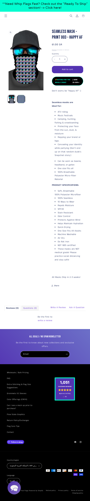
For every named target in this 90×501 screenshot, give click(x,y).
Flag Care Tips (13, 426)
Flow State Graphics (16, 414)
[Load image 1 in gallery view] (12, 99)
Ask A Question (77, 307)
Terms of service (77, 491)
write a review (45, 320)
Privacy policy (63, 491)
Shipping (54, 50)
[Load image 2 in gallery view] (21, 99)
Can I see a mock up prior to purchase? (19, 407)
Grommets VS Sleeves (16, 393)
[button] (6, 16)
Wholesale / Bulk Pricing (18, 372)
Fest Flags (24, 491)
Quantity (55, 54)
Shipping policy (77, 493)
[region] (45, 6)
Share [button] (56, 285)
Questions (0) (30, 308)
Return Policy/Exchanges (18, 420)
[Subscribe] (67, 354)
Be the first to (45, 318)
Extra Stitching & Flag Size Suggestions (19, 386)
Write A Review (58, 307)
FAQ (8, 378)
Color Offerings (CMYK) (17, 399)
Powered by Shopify (36, 491)
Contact (10, 432)
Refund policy (51, 491)
